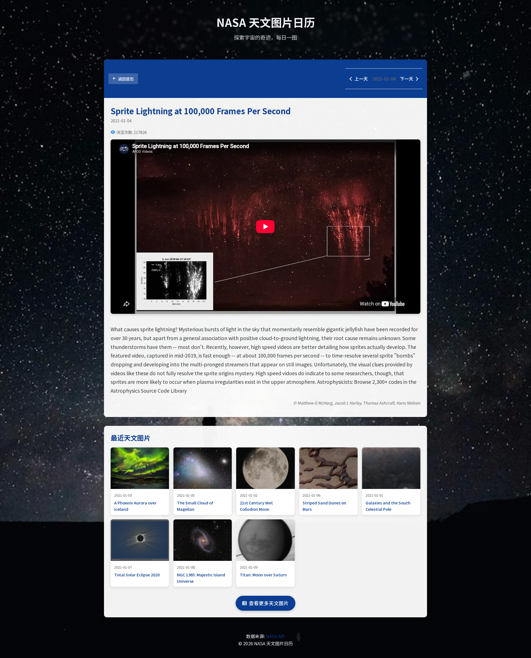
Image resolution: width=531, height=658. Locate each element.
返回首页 (126, 79)
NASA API (275, 636)
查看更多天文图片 (269, 603)
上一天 (361, 78)
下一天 (406, 78)
